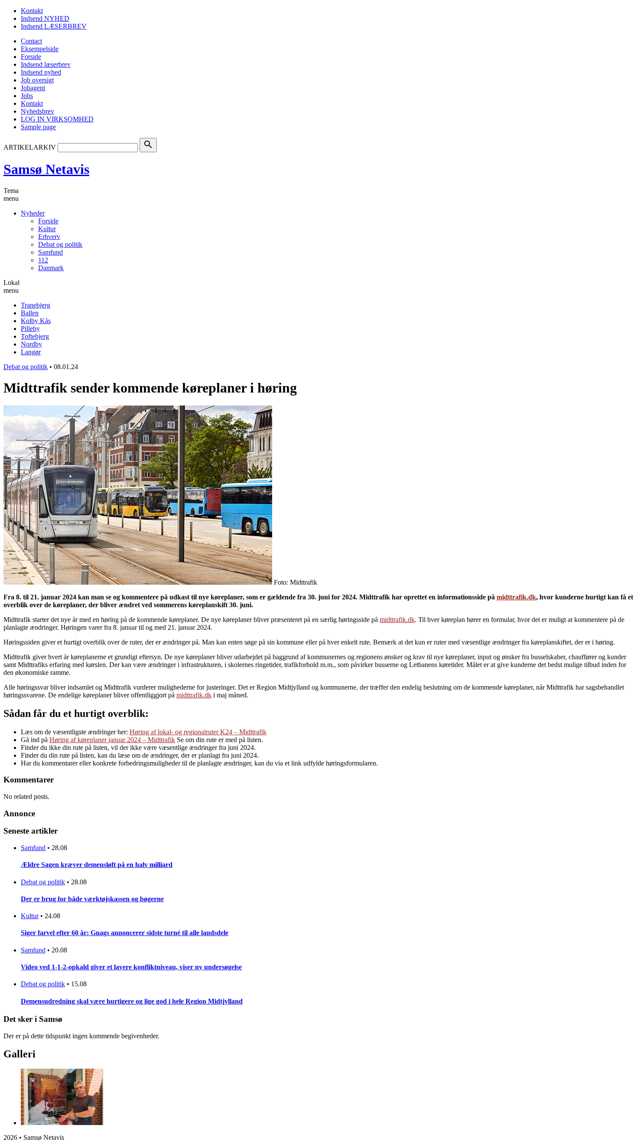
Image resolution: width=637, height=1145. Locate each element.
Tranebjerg (35, 305)
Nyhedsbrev (37, 111)
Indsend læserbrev (46, 64)
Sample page (38, 127)
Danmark (51, 268)
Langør (31, 352)
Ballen (30, 313)
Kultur (47, 228)
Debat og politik (60, 244)
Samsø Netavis (46, 169)
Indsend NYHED (45, 18)
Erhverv (49, 236)
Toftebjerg (35, 336)
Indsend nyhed (41, 72)
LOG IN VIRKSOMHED (57, 119)
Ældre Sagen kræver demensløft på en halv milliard (96, 864)
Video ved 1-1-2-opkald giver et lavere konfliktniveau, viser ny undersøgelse (131, 967)
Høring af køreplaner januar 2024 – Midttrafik (112, 739)
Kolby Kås (36, 320)
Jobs (27, 95)
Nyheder (33, 213)
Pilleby (30, 328)
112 (43, 260)
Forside (31, 56)
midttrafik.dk (397, 619)
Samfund (50, 252)
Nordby (31, 344)
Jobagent (33, 88)
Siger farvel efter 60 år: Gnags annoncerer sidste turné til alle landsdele (124, 932)
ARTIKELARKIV (29, 147)
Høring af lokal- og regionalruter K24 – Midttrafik (198, 732)
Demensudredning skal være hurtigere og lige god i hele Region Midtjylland (132, 1001)
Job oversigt (37, 80)
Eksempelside (39, 48)
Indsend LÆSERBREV (54, 26)
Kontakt (32, 10)
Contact (31, 41)
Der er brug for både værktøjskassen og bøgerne (92, 899)
